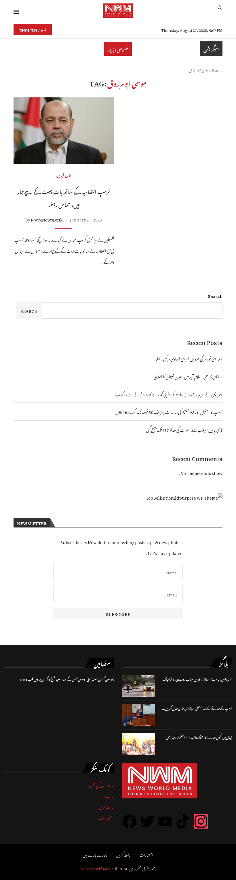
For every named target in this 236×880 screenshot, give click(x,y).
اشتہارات (106, 817)
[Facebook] (129, 821)
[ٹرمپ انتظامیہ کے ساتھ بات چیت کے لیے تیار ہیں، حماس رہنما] (64, 130)
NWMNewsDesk (46, 219)
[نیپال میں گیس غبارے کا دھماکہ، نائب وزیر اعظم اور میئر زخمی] (138, 744)
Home (217, 69)
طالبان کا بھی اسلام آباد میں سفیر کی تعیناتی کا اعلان (188, 376)
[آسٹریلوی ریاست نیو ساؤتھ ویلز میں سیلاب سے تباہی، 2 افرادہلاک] (138, 686)
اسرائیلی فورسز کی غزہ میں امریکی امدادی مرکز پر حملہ (189, 358)
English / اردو (32, 29)
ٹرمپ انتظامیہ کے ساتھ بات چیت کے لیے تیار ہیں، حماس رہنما (63, 197)
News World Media (97, 868)
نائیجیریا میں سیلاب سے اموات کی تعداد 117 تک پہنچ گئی (184, 429)
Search (215, 295)
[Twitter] (147, 821)
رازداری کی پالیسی (101, 784)
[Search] (219, 10)
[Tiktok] (183, 821)
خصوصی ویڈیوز (118, 49)
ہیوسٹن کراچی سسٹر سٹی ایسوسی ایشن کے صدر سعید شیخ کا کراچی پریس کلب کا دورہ (67, 679)
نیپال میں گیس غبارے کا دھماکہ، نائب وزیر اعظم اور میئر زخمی (199, 737)
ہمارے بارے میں (95, 854)
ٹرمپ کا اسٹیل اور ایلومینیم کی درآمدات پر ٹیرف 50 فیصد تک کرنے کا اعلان (168, 411)
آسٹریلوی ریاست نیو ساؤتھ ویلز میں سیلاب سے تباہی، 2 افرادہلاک (197, 679)
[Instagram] (201, 821)
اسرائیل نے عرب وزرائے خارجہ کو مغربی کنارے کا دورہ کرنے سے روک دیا (168, 393)
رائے (109, 795)
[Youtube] (165, 821)
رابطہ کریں (106, 806)
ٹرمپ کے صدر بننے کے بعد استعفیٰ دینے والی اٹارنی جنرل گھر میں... (197, 708)
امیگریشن (211, 48)
